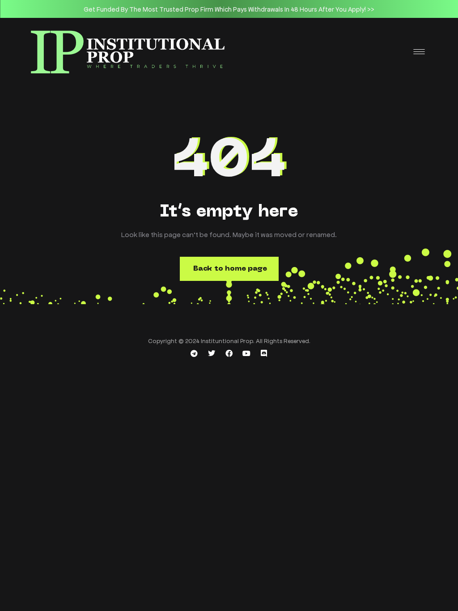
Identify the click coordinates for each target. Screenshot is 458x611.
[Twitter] (211, 353)
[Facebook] (229, 353)
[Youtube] (246, 353)
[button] (229, 269)
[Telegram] (194, 353)
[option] (229, 9)
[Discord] (264, 353)
